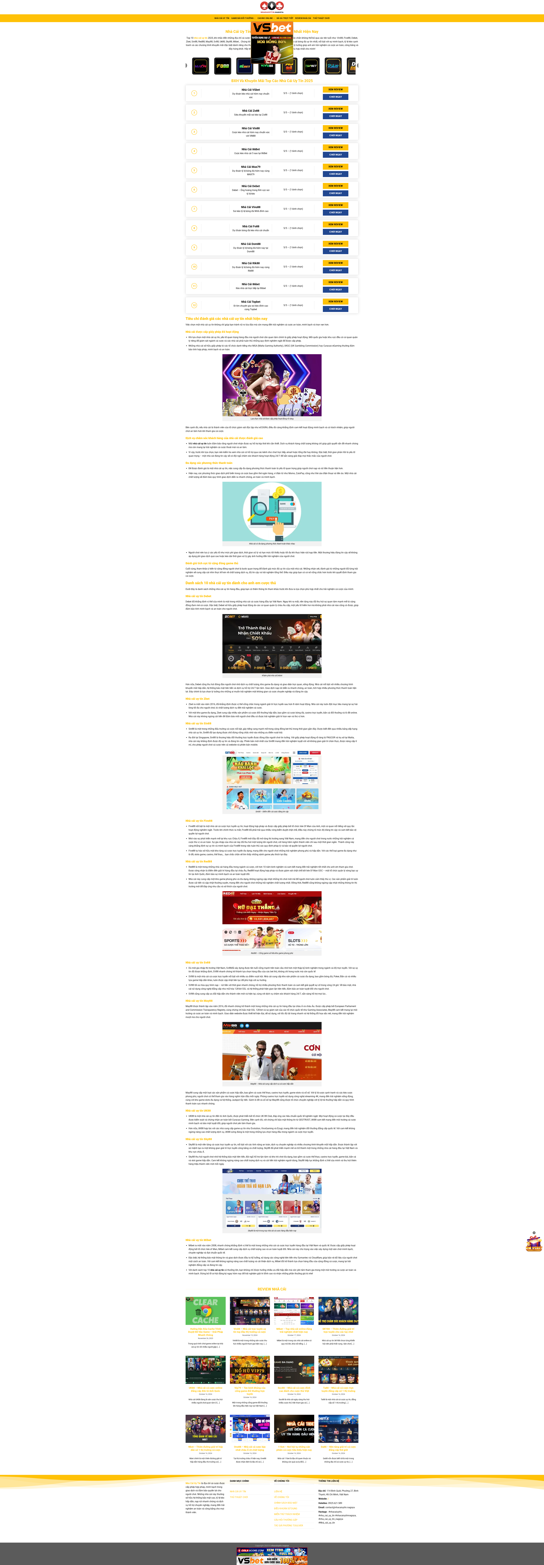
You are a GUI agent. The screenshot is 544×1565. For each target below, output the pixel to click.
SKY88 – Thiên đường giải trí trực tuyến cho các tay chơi (338, 1330)
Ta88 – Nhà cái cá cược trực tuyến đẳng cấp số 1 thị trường (338, 1389)
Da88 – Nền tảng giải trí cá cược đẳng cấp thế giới (338, 1448)
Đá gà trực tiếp (285, 18)
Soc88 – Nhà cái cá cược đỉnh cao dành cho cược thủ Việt (294, 1389)
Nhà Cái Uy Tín (221, 18)
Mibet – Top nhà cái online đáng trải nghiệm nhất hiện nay (294, 1330)
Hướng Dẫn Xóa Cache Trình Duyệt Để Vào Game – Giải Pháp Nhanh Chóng (205, 1332)
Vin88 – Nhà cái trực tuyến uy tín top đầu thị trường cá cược (249, 1330)
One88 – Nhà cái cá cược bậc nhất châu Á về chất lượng (250, 1448)
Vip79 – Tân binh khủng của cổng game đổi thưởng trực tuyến (249, 1391)
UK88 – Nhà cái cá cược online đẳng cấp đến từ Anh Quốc (205, 1389)
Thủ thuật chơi (321, 18)
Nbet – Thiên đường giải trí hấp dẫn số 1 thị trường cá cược (205, 1448)
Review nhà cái (303, 18)
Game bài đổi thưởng (242, 18)
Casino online (265, 18)
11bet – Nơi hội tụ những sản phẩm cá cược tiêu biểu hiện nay (294, 1448)
